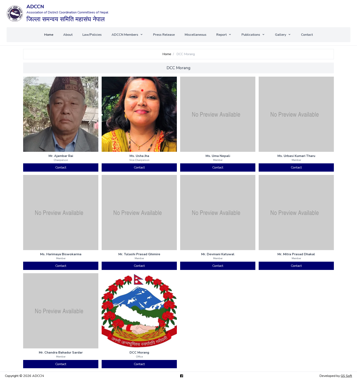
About (68, 34)
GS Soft (346, 376)
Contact (307, 34)
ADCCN (35, 6)
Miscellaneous (195, 34)
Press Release (164, 34)
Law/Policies (92, 34)
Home (48, 34)
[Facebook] (181, 376)
